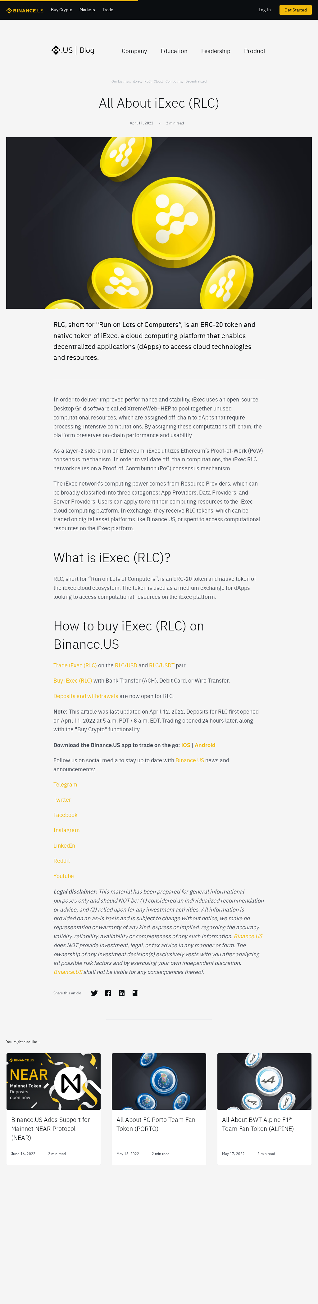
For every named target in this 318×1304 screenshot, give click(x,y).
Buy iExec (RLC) (73, 680)
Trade (107, 9)
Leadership (215, 51)
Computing (174, 81)
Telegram (65, 784)
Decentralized (196, 81)
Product (255, 51)
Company (134, 51)
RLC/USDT (162, 665)
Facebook (65, 814)
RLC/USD (127, 665)
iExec (137, 81)
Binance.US (189, 760)
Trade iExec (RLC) (75, 665)
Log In (265, 9)
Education (174, 51)
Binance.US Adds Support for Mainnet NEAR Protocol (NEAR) (50, 1128)
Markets (87, 9)
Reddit (61, 860)
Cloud (158, 81)
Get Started (295, 10)
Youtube (63, 876)
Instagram (66, 830)
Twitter (62, 799)
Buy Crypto (61, 9)
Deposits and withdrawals (85, 696)
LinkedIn (64, 845)
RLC (147, 81)
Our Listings (120, 81)
